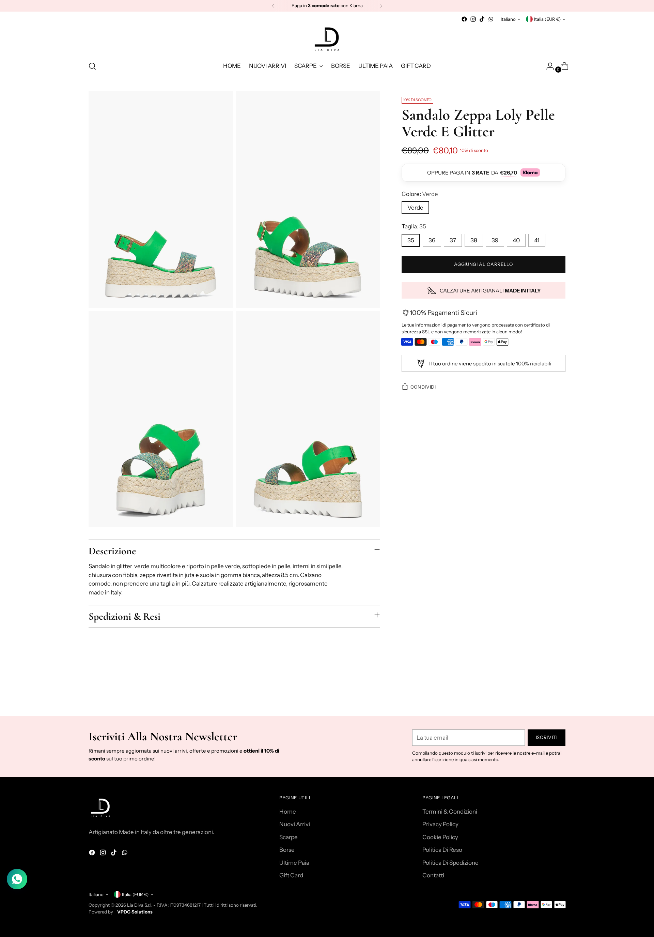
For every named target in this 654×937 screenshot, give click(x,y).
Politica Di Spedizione (450, 862)
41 (537, 240)
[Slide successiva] (559, 692)
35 (410, 240)
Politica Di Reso (442, 849)
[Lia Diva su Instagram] (473, 19)
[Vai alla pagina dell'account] (547, 66)
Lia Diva (135, 905)
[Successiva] (381, 6)
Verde (415, 208)
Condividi (423, 387)
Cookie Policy (440, 837)
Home (287, 811)
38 (473, 240)
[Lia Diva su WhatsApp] (491, 19)
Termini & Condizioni (449, 811)
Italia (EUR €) (547, 19)
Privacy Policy (440, 824)
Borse (287, 849)
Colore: (420, 194)
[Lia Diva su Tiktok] (482, 19)
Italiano (508, 19)
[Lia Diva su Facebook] (464, 19)
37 (453, 240)
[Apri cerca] (92, 66)
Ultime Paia (294, 862)
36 (432, 240)
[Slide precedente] (544, 692)
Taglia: (414, 226)
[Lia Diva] (327, 39)
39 (495, 240)
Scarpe (288, 837)
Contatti (433, 875)
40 (516, 240)
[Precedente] (273, 6)
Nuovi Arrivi (294, 824)
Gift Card (291, 875)
